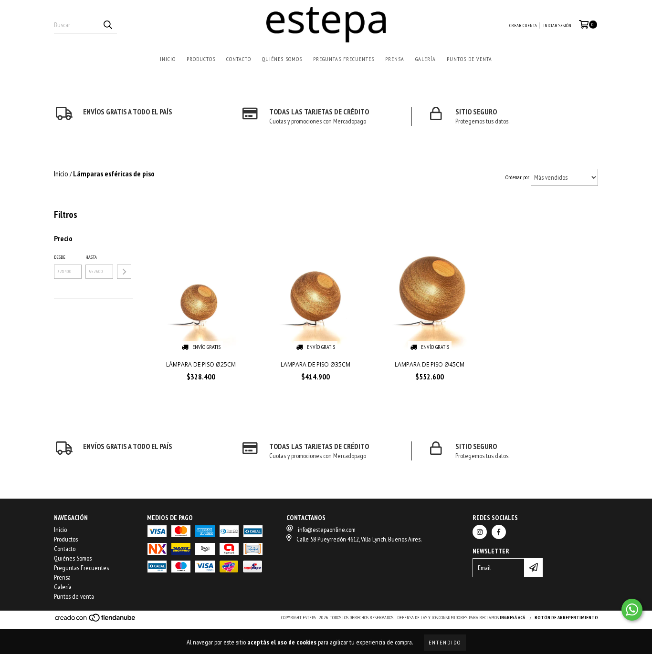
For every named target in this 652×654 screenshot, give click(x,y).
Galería (425, 58)
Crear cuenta (523, 25)
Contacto (238, 58)
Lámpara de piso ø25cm (201, 364)
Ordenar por (517, 177)
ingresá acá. (513, 617)
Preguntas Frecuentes (343, 58)
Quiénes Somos (282, 58)
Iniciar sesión (557, 25)
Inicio (168, 58)
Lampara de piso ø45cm (429, 364)
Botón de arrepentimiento (566, 617)
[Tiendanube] (95, 620)
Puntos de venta (469, 58)
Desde (59, 257)
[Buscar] (107, 24)
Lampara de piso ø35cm (315, 364)
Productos (201, 58)
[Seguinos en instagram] (480, 532)
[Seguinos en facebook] (499, 532)
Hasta (91, 257)
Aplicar (124, 272)
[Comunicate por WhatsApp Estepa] (631, 610)
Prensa (394, 58)
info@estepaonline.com (327, 529)
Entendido (445, 642)
